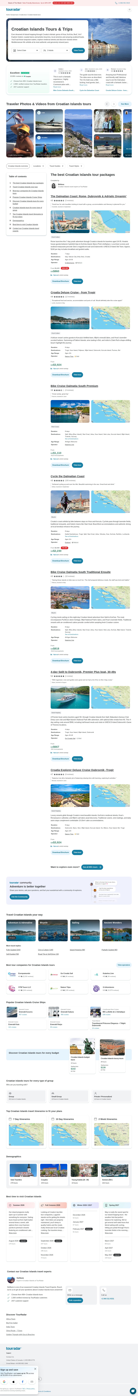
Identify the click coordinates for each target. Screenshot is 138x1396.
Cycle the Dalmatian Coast (89, 90)
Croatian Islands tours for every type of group (27, 209)
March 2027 (109, 1241)
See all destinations (71, 439)
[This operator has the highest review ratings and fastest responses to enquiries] (79, 263)
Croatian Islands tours (34, 15)
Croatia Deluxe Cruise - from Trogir (116, 90)
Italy (66, 257)
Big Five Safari (12, 1323)
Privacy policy (31, 1389)
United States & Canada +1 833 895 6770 (20, 1360)
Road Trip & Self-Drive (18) (48, 954)
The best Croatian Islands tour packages (28, 183)
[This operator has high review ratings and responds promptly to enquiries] (77, 356)
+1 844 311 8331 (107, 1299)
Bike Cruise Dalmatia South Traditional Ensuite (63, 90)
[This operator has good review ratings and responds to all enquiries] (79, 738)
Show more (13, 1233)
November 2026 (47, 1255)
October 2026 (46, 1248)
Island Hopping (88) (77, 950)
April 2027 (109, 1248)
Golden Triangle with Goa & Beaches (20, 1334)
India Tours (10, 1327)
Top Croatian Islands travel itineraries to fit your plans (28, 215)
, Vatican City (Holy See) (76, 257)
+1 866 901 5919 (124, 3)
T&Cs (24, 1389)
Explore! (68, 542)
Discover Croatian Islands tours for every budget (28, 202)
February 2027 (78, 1229)
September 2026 (47, 1241)
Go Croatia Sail (70, 738)
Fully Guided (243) (13, 950)
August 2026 (14, 1241)
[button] (91, 275)
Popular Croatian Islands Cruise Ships (27, 197)
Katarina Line (69, 444)
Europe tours (14, 15)
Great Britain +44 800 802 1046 (17, 1363)
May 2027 (108, 1255)
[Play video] (20, 133)
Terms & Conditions (44, 1391)
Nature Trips (69, 356)
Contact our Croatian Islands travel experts (26, 229)
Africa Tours (10, 1319)
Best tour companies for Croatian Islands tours (28, 192)
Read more (57, 87)
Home (8, 15)
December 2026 (79, 1215)
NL (39, 1379)
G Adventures (69, 263)
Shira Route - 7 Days (14, 1331)
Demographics (18, 221)
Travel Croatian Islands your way (25, 187)
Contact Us (10, 1357)
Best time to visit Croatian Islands (25, 224)
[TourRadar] (13, 9)
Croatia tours (23, 15)
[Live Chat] (133, 1391)
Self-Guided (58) (12, 954)
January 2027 (78, 1222)
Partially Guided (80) (109, 950)
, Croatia (87, 257)
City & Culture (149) (45, 950)
